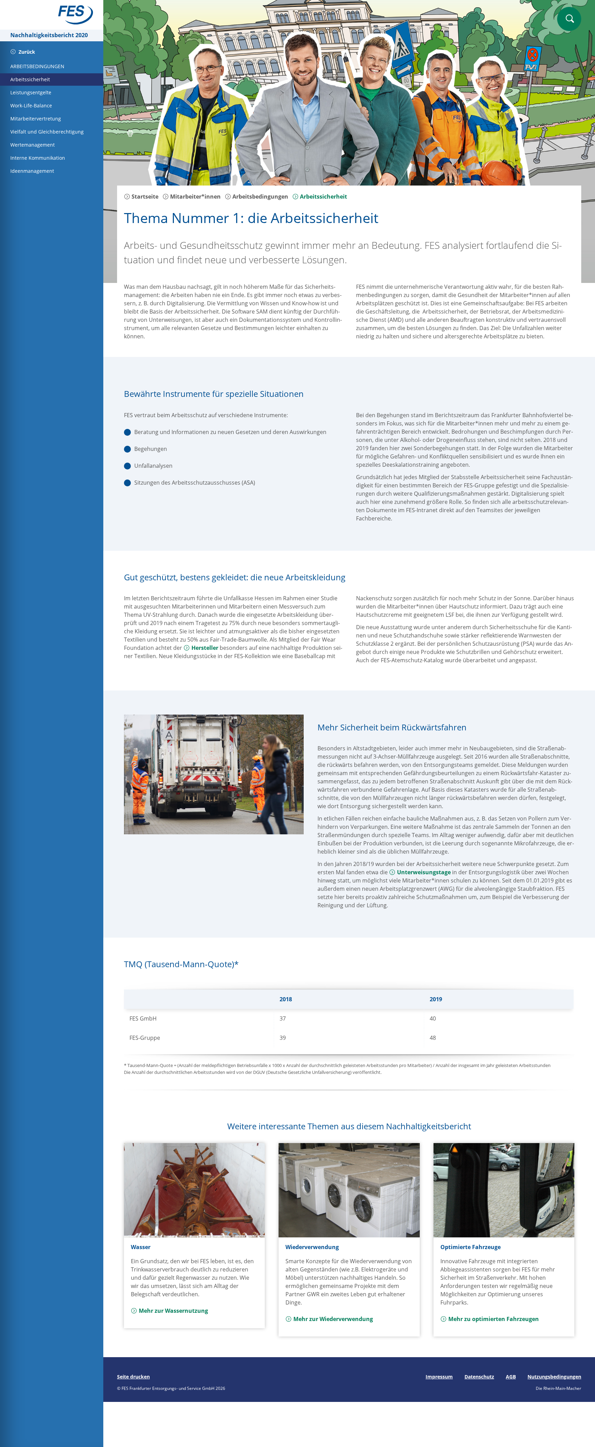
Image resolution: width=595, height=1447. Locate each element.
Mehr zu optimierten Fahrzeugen (493, 1319)
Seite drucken (133, 1376)
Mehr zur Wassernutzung (173, 1310)
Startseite (144, 196)
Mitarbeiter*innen (195, 196)
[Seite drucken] (130, 134)
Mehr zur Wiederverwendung (333, 1319)
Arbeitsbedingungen (259, 196)
